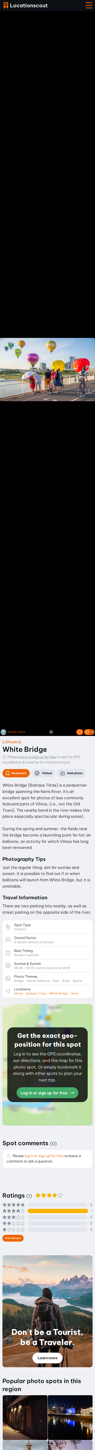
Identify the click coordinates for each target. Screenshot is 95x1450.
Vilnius (18, 993)
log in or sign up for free (37, 757)
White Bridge (58, 993)
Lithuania (11, 741)
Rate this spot (13, 1238)
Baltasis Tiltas (36, 993)
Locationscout (26, 5)
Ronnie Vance (16, 732)
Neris (74, 993)
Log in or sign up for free (44, 1092)
